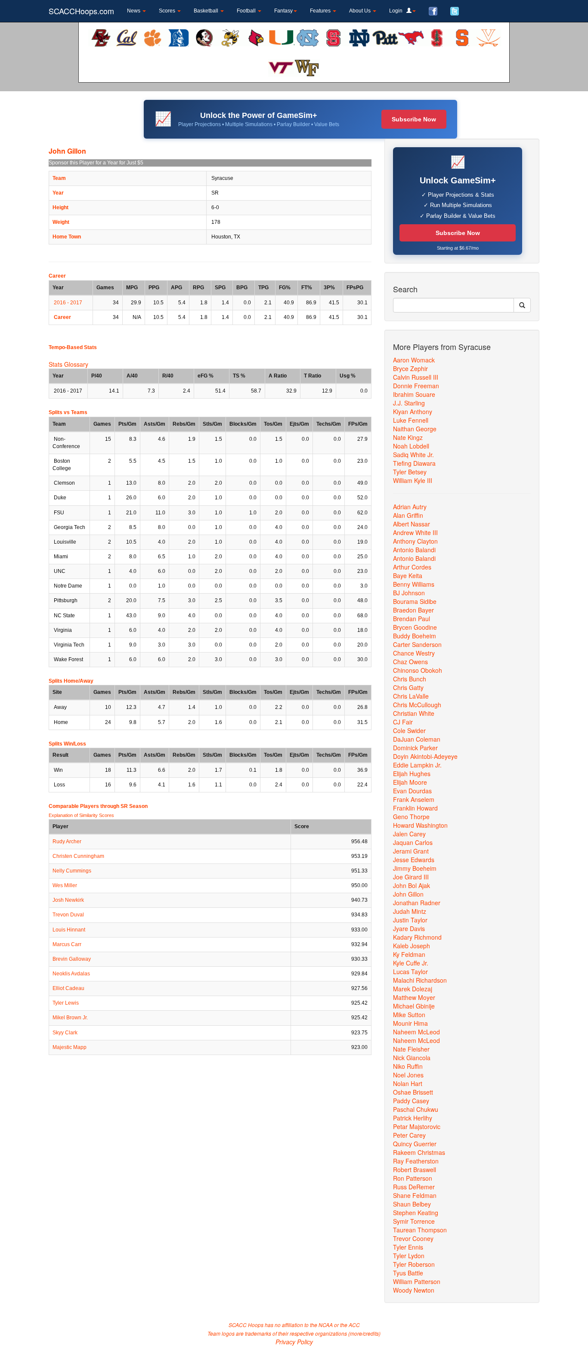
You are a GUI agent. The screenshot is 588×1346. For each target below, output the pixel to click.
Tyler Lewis (66, 1003)
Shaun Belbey (412, 1204)
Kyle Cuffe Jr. (410, 963)
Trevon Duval (68, 915)
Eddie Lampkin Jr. (417, 765)
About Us (360, 11)
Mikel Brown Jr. (70, 1018)
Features (321, 11)
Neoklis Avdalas (71, 974)
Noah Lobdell (411, 446)
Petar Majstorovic (416, 1126)
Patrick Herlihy (412, 1118)
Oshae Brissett (413, 1092)
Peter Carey (409, 1135)
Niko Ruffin (408, 1066)
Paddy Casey (411, 1100)
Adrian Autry (410, 506)
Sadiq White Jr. (413, 454)
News (134, 11)
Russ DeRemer (414, 1186)
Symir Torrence (414, 1221)
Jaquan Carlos (413, 842)
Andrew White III (415, 532)
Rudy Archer (67, 842)
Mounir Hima (410, 1023)
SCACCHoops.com (81, 10)
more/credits (364, 1333)
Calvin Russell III (415, 377)
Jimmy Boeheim (414, 868)
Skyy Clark (65, 1033)
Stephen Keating (415, 1212)
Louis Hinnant (69, 930)
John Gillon (408, 894)
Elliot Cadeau (68, 988)
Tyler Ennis (408, 1247)
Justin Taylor (410, 920)
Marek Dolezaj (412, 988)
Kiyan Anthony (412, 411)
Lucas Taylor (410, 971)
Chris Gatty (408, 687)
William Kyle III (412, 480)
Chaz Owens (410, 661)
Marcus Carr (67, 944)
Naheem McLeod (416, 1031)
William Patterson (416, 1281)
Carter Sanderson (417, 644)
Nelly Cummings (72, 871)
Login (397, 11)
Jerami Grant (411, 851)
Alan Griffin (408, 515)
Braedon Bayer (413, 610)
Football (247, 11)
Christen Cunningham (78, 856)
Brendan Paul (411, 618)
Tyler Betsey (410, 471)
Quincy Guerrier (414, 1143)
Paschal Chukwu (415, 1109)
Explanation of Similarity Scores (81, 815)
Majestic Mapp (70, 1047)
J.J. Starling (409, 403)
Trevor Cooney (413, 1238)
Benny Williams (413, 584)
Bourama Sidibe (414, 601)
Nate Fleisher (411, 1049)
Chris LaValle (411, 696)
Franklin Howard (415, 808)
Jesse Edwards (413, 859)
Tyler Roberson (414, 1264)
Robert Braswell (414, 1169)
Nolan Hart (407, 1083)
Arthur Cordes (412, 567)
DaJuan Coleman (416, 739)
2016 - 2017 (68, 303)
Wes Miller (65, 885)
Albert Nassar (411, 524)
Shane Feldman (414, 1195)
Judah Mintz (409, 911)
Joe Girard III (411, 877)
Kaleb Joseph (411, 945)
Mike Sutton (409, 1014)
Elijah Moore (410, 782)
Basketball (207, 11)
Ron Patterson (412, 1178)
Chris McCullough (417, 704)
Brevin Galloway (72, 959)
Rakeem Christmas (419, 1152)
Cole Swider (409, 730)
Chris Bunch (409, 679)
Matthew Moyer (414, 997)
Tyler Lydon (408, 1255)
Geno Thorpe (411, 816)
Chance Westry (414, 653)
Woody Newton (413, 1290)
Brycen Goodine (415, 627)
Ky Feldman (409, 954)
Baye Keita (407, 575)
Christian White (413, 713)
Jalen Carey (409, 833)
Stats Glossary (68, 364)
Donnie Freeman (416, 385)
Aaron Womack (414, 360)
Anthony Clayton (415, 541)
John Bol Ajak (411, 885)
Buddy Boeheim (414, 635)
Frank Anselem (413, 799)
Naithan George (414, 428)
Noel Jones (408, 1075)
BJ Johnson (409, 592)
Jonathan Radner (416, 902)
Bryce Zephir (410, 368)
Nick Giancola (411, 1057)
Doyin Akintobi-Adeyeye (425, 756)
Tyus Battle (408, 1273)
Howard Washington (420, 825)
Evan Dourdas (412, 790)
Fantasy (283, 11)
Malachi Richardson (420, 980)
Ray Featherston (416, 1161)
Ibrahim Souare (414, 394)
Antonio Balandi (414, 549)
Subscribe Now (414, 119)
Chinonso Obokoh (417, 670)
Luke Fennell (410, 420)
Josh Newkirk (68, 900)
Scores (167, 11)
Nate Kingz (408, 437)
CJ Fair (403, 722)
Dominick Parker (415, 747)
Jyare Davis (409, 928)
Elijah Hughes (411, 773)
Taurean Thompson (420, 1229)
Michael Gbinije (414, 1006)
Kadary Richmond (417, 937)
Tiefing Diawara (414, 463)
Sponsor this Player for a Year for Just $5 (96, 163)
